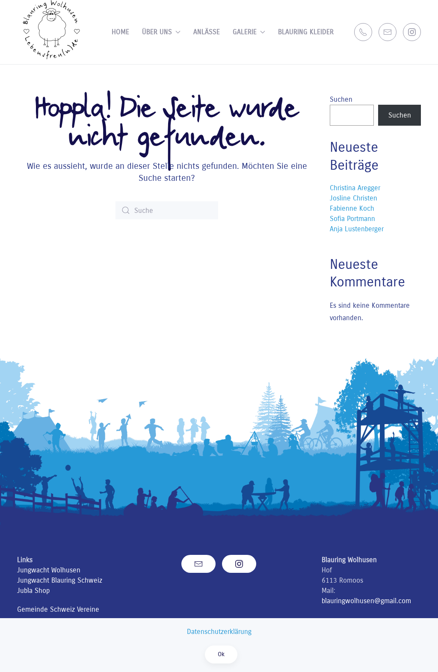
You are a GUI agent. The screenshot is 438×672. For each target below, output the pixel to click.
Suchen (341, 99)
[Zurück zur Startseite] (51, 32)
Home (120, 32)
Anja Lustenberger (357, 229)
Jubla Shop (33, 591)
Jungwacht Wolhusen (48, 570)
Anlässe (206, 32)
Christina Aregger (355, 188)
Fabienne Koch (352, 208)
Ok (221, 654)
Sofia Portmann (352, 219)
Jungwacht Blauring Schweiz (59, 580)
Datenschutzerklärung (219, 632)
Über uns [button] (157, 32)
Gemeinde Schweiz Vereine (58, 609)
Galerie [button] (245, 32)
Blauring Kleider (306, 32)
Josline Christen (353, 198)
